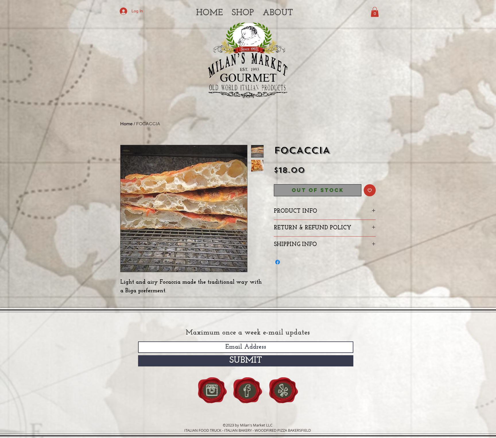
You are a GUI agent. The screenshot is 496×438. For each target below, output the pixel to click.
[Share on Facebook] (277, 262)
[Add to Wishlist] (370, 190)
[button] (375, 12)
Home (126, 123)
